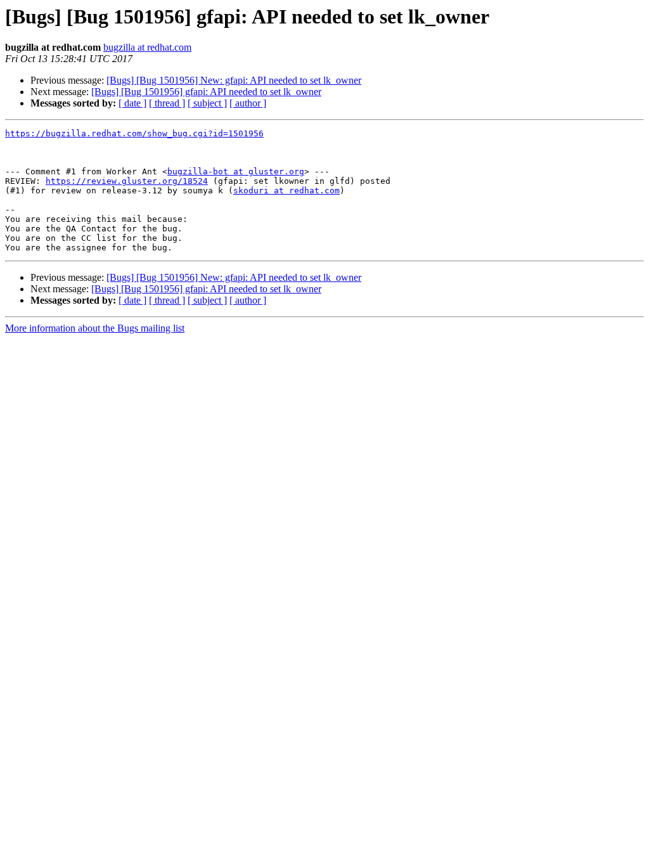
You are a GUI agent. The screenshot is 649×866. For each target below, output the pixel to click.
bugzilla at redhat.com (147, 47)
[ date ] (132, 103)
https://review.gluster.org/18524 (127, 181)
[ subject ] (207, 103)
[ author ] (247, 103)
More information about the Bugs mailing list (94, 328)
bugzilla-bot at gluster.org (235, 171)
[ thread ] (167, 103)
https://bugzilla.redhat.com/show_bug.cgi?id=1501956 (134, 133)
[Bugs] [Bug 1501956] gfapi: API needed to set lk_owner (206, 91)
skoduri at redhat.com (286, 190)
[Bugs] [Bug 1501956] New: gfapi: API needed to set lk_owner (233, 80)
